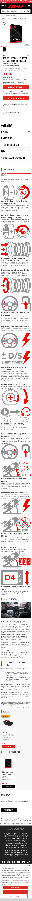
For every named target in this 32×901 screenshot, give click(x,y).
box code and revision (26, 702)
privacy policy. (10, 884)
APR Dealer (23, 677)
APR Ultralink (8, 675)
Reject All (15, 892)
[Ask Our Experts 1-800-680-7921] (6, 6)
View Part (8, 786)
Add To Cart (8, 746)
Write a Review (8, 810)
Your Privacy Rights (15, 896)
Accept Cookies (15, 887)
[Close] (30, 866)
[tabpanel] (8, 732)
